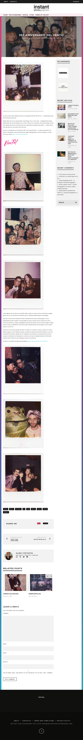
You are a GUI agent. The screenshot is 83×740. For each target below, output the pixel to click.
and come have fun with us (20, 134)
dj (23, 509)
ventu (45, 509)
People (25, 15)
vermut (6, 512)
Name (5, 644)
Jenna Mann (60, 194)
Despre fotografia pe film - (66, 180)
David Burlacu (40, 539)
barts (11, 509)
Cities (31, 15)
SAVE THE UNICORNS (14, 540)
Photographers (15, 15)
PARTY (39, 509)
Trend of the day (42, 15)
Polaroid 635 (38, 38)
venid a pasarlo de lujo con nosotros (37, 341)
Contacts (13, 1)
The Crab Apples (36, 594)
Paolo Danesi (62, 174)
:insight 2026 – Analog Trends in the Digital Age (72, 140)
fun (28, 509)
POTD (59, 38)
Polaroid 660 (50, 38)
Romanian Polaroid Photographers (66, 182)
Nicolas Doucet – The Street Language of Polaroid (73, 126)
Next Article (42, 537)
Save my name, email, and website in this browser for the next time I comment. (28, 672)
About (6, 1)
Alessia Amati (71, 174)
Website (5, 661)
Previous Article (16, 537)
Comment (6, 613)
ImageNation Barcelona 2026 (73, 115)
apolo (5, 509)
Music (33, 509)
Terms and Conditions (44, 720)
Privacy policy (63, 720)
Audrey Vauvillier (11, 594)
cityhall (18, 509)
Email (5, 652)
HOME (5, 15)
